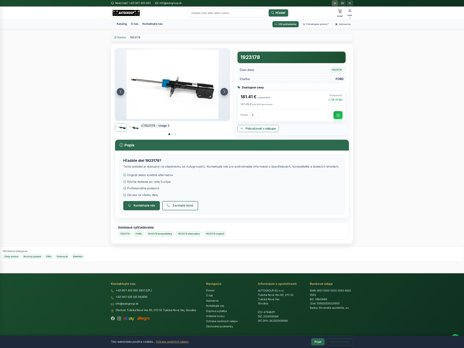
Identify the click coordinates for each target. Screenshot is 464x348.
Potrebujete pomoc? (317, 24)
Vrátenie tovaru (215, 316)
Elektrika (77, 256)
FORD (139, 233)
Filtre (49, 256)
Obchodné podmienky (219, 326)
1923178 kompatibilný (160, 233)
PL (350, 3)
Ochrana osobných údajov (172, 341)
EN (342, 3)
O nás (134, 24)
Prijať (317, 341)
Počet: (244, 114)
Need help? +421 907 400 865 (133, 3)
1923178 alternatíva (189, 233)
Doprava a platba (216, 311)
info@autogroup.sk (171, 3)
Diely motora (11, 256)
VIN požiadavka (287, 24)
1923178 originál (215, 233)
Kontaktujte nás (152, 24)
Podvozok (62, 256)
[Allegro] (143, 318)
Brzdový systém (32, 256)
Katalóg (122, 24)
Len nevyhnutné (339, 341)
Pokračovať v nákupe (260, 128)
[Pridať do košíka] (338, 115)
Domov (121, 37)
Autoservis (345, 24)
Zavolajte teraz (183, 205)
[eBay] (129, 318)
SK (335, 3)
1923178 (125, 233)
